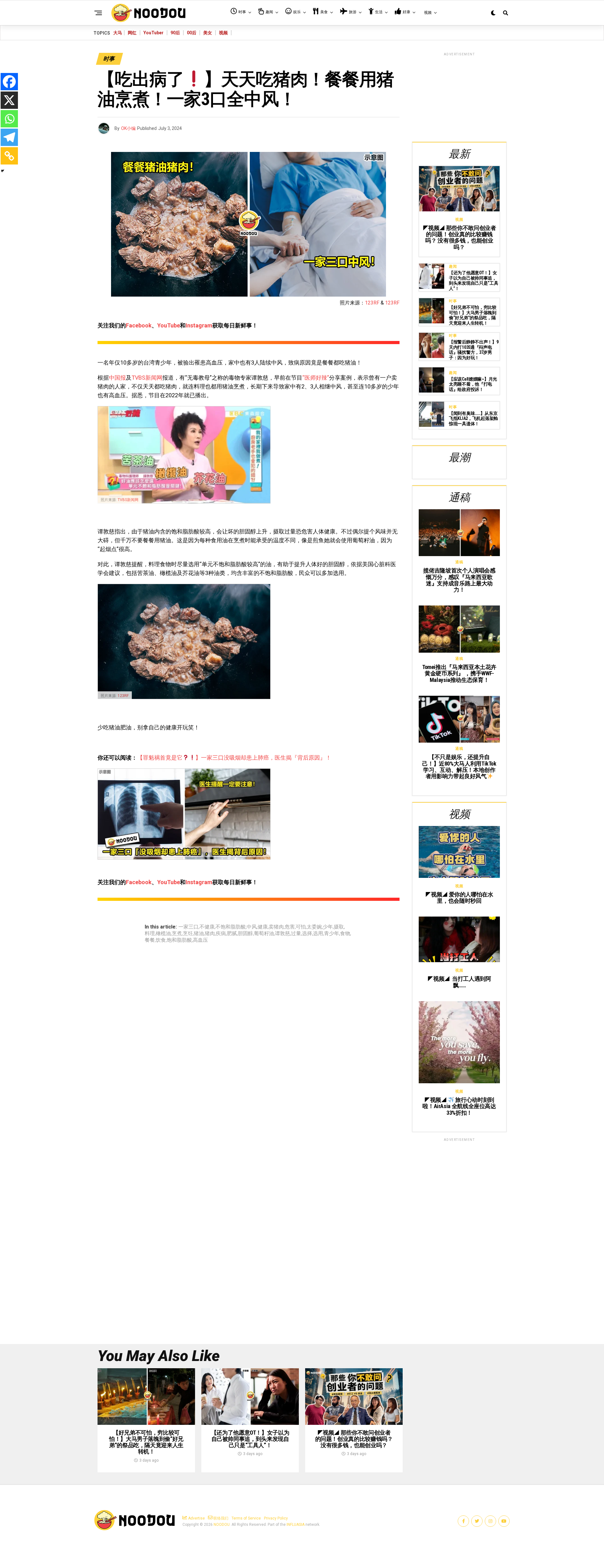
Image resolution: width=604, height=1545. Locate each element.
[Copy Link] (9, 156)
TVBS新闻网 (146, 377)
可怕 (301, 926)
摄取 (339, 926)
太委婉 (314, 926)
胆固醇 (245, 933)
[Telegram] (9, 137)
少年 (328, 926)
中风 (252, 926)
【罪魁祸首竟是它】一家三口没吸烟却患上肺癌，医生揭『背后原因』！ (234, 757)
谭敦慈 (282, 933)
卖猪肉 (276, 926)
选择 (307, 933)
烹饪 (188, 933)
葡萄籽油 (264, 933)
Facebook (139, 325)
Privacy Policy (276, 1518)
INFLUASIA (296, 1524)
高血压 (200, 940)
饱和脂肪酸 (179, 940)
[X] (9, 100)
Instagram (199, 325)
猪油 (199, 933)
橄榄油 (163, 933)
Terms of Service (246, 1518)
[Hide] (2, 170)
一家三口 (188, 926)
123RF (372, 303)
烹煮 (177, 933)
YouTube (168, 325)
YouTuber (153, 32)
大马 (117, 32)
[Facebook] (9, 81)
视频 (223, 32)
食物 (345, 933)
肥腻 (232, 933)
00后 (191, 32)
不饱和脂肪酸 (230, 926)
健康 (263, 926)
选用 (318, 933)
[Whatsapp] (9, 118)
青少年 (331, 933)
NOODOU (222, 1524)
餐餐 (150, 940)
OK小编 (128, 128)
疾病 (221, 933)
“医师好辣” (315, 377)
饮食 (161, 940)
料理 (150, 933)
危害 (290, 926)
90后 (175, 32)
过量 (296, 933)
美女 (207, 32)
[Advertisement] (459, 96)
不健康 (207, 926)
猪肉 (210, 933)
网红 (132, 32)
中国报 (117, 377)
